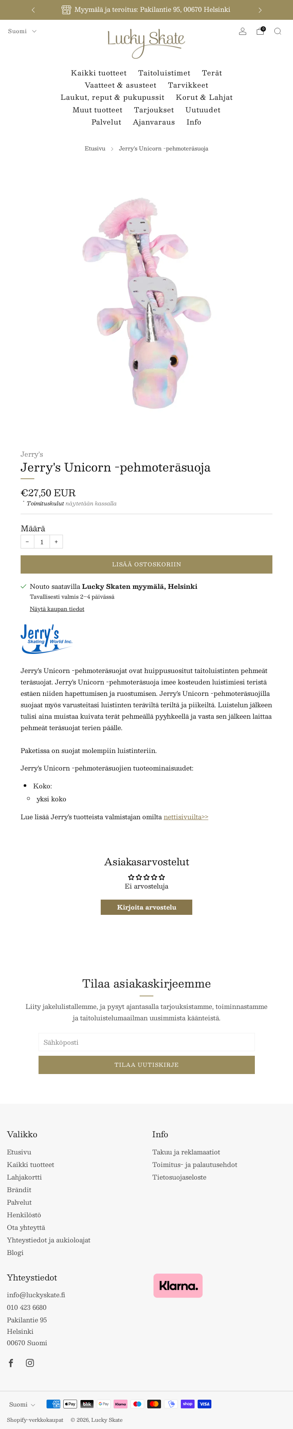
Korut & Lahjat (204, 97)
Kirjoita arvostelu (146, 907)
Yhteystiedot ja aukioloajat (48, 1239)
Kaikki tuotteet (99, 72)
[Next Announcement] (260, 10)
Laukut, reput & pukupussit (112, 97)
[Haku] (278, 31)
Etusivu (95, 148)
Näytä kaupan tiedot (57, 608)
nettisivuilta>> (186, 816)
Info (194, 122)
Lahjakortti (24, 1177)
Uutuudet (203, 109)
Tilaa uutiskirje (146, 1064)
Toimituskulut (45, 503)
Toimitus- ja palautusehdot (194, 1164)
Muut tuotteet (97, 109)
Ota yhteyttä (26, 1227)
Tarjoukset (154, 109)
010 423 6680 (27, 1307)
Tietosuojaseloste (179, 1177)
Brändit (19, 1189)
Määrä (33, 528)
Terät (212, 72)
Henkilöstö (24, 1214)
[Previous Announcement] (33, 10)
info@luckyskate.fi (36, 1294)
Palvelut (106, 122)
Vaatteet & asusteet (120, 85)
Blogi (15, 1252)
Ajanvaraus (154, 122)
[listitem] (146, 10)
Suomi (18, 30)
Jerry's (32, 453)
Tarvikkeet (188, 85)
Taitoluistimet (164, 72)
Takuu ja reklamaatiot (186, 1151)
